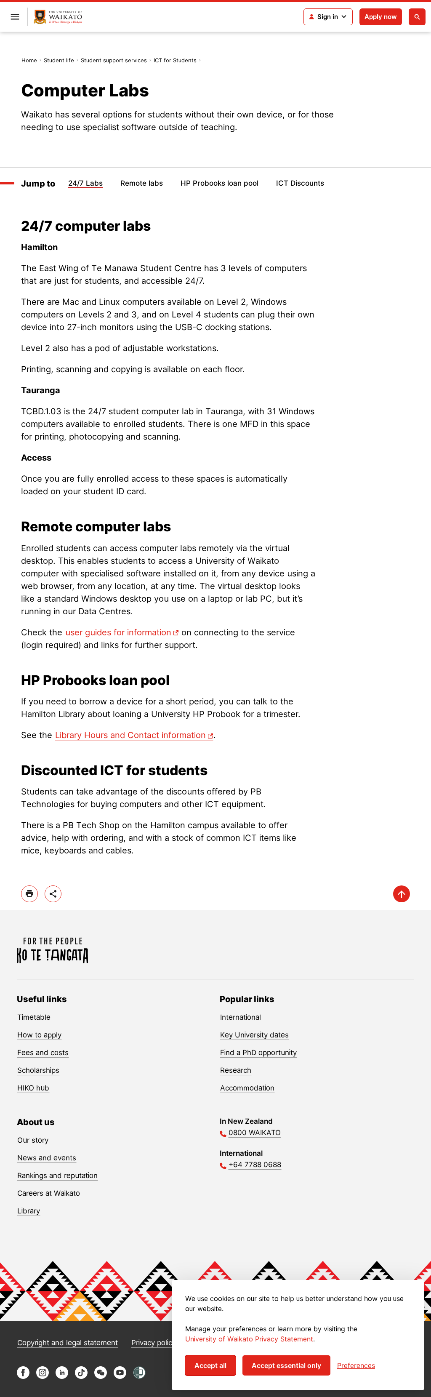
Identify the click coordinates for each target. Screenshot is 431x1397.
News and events (46, 1158)
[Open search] (417, 16)
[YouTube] (120, 1376)
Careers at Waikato (48, 1193)
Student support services (114, 60)
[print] (29, 893)
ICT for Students (175, 60)
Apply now (380, 17)
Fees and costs (43, 1052)
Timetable (34, 1017)
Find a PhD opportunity (258, 1052)
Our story (32, 1140)
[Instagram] (42, 1376)
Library (28, 1211)
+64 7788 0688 (255, 1164)
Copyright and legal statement (67, 1342)
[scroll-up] (401, 893)
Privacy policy (153, 1342)
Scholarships (38, 1070)
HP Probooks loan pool (219, 183)
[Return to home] (58, 17)
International (240, 1017)
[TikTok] (81, 1376)
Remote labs (141, 183)
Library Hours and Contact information (130, 735)
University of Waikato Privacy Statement (249, 1339)
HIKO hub (33, 1088)
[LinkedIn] (62, 1376)
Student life (59, 60)
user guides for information (118, 632)
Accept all (210, 1365)
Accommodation (247, 1088)
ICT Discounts (300, 183)
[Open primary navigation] (14, 17)
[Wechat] (100, 1376)
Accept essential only (286, 1365)
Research (235, 1070)
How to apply (39, 1035)
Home (29, 60)
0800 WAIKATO (255, 1132)
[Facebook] (23, 1376)
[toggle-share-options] (53, 893)
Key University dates (254, 1035)
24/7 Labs (85, 183)
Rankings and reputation (57, 1175)
